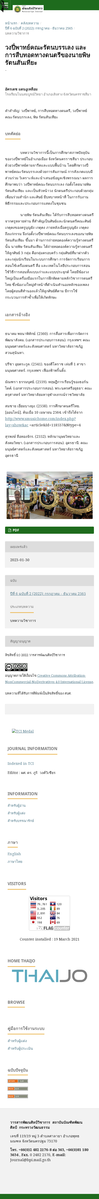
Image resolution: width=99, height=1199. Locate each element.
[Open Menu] (5, 5)
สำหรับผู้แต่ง (16, 813)
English (14, 853)
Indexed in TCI (21, 763)
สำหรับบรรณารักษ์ (21, 820)
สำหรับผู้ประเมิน (20, 1048)
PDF (15, 530)
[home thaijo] (49, 981)
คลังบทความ (30, 23)
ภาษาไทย (15, 861)
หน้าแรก (11, 23)
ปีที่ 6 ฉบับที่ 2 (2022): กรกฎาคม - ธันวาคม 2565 (39, 28)
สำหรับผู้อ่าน (17, 805)
